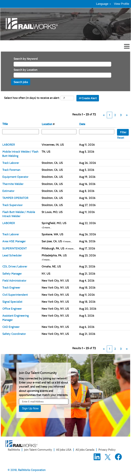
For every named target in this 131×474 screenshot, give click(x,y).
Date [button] (82, 124)
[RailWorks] (21, 443)
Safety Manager (12, 273)
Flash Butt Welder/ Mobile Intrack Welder (18, 214)
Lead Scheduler (12, 255)
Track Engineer (11, 287)
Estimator (8, 191)
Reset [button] (120, 138)
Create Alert (89, 98)
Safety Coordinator (14, 334)
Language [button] (102, 3)
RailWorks (14, 450)
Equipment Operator (15, 177)
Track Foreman (11, 170)
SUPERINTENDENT (14, 248)
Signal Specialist (12, 302)
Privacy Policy (107, 450)
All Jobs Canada (85, 450)
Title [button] (5, 124)
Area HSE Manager (14, 241)
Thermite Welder (13, 184)
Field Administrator (14, 280)
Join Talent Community (38, 450)
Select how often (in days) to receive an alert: (32, 98)
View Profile (121, 3)
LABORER (8, 144)
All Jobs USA (63, 450)
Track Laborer (10, 163)
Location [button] (47, 124)
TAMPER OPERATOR (15, 198)
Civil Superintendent (15, 295)
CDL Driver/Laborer (14, 266)
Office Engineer (12, 308)
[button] (65, 47)
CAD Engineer (11, 327)
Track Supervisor (12, 205)
